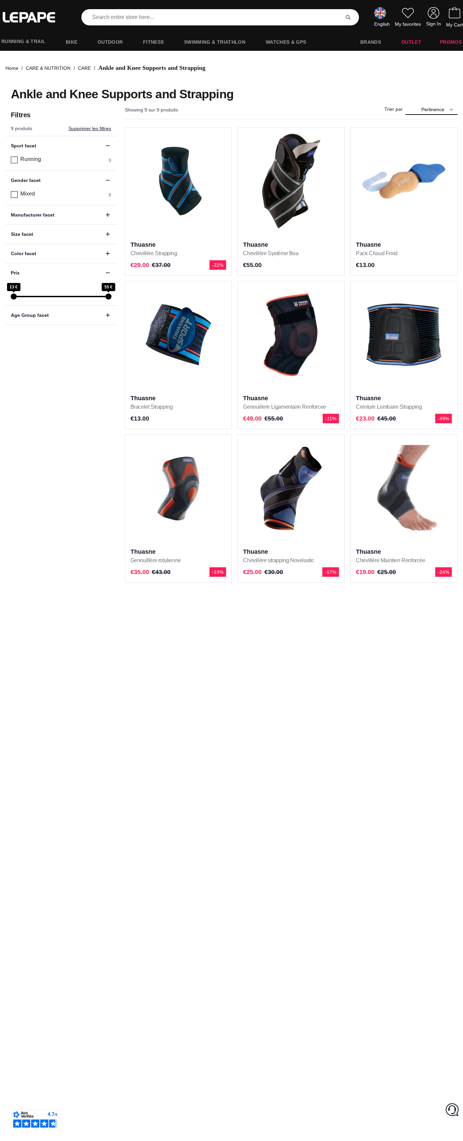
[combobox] (212, 17)
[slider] (14, 296)
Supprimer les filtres (89, 128)
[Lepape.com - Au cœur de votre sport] (34, 17)
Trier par (393, 109)
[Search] (348, 17)
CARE (84, 68)
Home (11, 68)
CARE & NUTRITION (48, 68)
